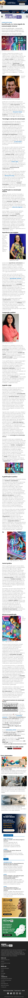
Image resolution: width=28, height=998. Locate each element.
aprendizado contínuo (15, 278)
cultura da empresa (17, 207)
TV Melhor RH (3, 987)
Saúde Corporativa (8, 838)
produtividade (18, 141)
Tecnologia (3, 973)
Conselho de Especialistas (6, 980)
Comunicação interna (7, 22)
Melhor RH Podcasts (5, 985)
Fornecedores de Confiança (6, 978)
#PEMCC (5, 886)
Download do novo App (5, 963)
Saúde (2, 971)
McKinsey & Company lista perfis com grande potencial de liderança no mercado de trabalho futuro (13, 854)
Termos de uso (17, 990)
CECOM (23, 990)
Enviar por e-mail (17, 748)
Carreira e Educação (5, 968)
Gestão (2, 970)
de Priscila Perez (5, 34)
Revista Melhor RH (4, 983)
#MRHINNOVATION (7, 862)
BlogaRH (2, 975)
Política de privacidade (8, 990)
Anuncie (2, 961)
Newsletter (3, 981)
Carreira (5, 849)
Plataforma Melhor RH (5, 959)
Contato (2, 964)
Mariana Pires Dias (9, 175)
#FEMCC (5, 874)
